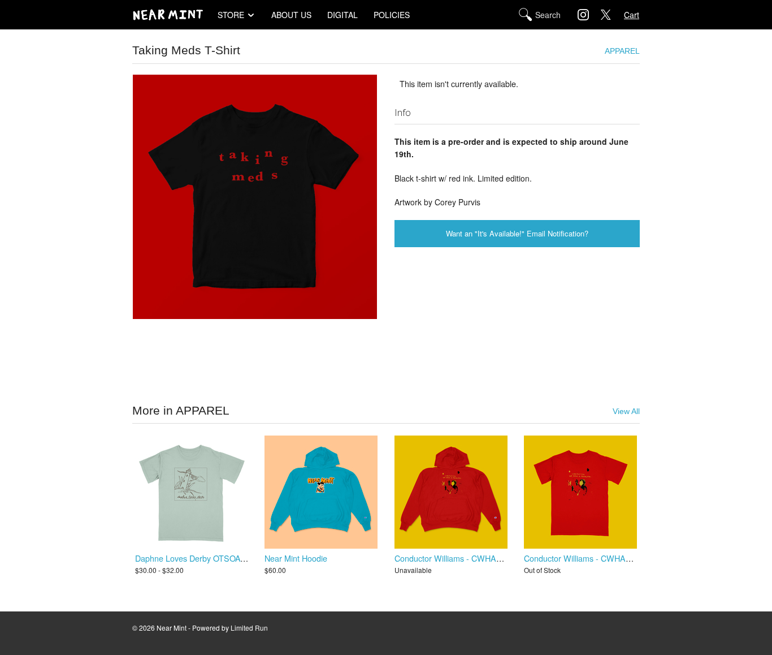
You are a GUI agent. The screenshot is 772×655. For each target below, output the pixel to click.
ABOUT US (291, 14)
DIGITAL (342, 14)
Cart (631, 14)
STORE (231, 14)
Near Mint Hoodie (295, 558)
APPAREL (622, 51)
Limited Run (249, 627)
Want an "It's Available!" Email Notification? (517, 233)
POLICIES (392, 14)
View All (626, 411)
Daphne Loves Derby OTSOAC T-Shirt (203, 558)
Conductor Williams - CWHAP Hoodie (462, 558)
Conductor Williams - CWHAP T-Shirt (591, 558)
